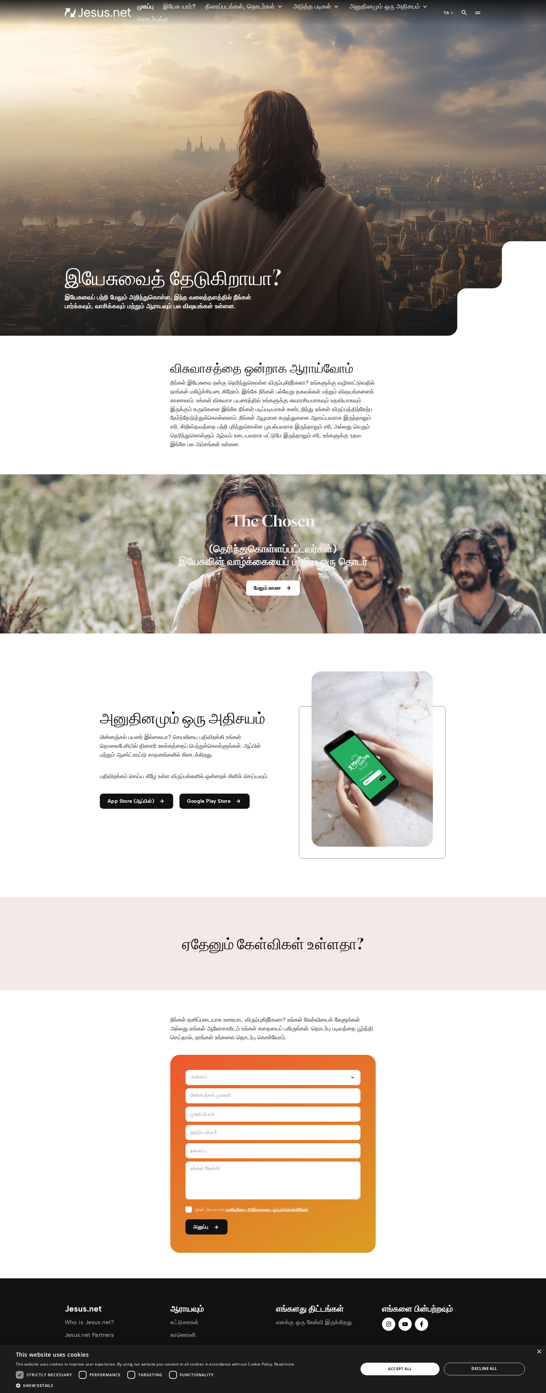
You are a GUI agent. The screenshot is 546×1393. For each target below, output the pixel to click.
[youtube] (405, 1324)
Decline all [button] (484, 1368)
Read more (284, 1364)
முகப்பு (145, 6)
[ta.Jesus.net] (98, 12)
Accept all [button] (400, 1369)
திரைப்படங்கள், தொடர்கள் (240, 6)
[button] (155, 1385)
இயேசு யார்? (179, 6)
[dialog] (273, 1369)
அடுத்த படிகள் (312, 6)
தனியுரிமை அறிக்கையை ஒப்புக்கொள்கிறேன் (267, 1209)
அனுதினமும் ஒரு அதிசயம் (384, 6)
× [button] (539, 1351)
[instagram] (388, 1324)
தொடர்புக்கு (152, 19)
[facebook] (421, 1324)
